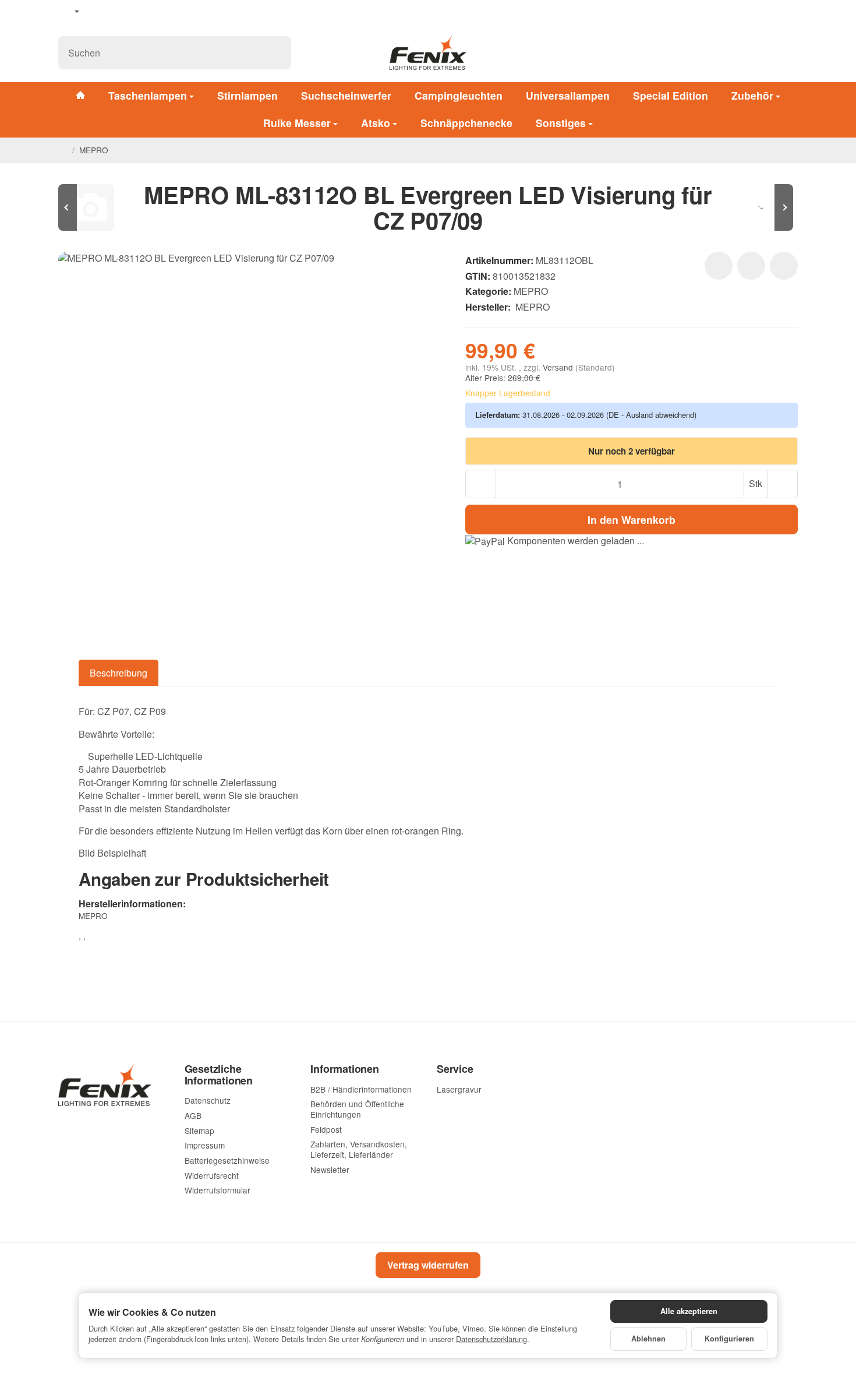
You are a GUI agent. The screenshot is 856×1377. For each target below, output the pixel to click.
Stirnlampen (247, 95)
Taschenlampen (147, 95)
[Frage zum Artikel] (784, 266)
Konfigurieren (729, 1338)
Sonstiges (561, 122)
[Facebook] (99, 11)
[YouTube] (117, 11)
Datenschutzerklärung (491, 1338)
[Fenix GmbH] (428, 52)
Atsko (375, 122)
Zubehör (752, 95)
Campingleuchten (459, 95)
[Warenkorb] (786, 52)
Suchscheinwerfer (346, 95)
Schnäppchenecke (466, 122)
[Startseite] (63, 150)
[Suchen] (276, 52)
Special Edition (670, 95)
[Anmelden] (755, 52)
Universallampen (568, 95)
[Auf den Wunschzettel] (719, 266)
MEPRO (531, 291)
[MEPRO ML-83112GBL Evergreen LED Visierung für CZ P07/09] (763, 207)
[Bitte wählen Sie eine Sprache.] (68, 11)
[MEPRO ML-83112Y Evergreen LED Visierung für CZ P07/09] (93, 207)
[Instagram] (134, 11)
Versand (559, 367)
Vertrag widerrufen (428, 1265)
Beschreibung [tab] (118, 672)
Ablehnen (648, 1338)
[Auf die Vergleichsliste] (751, 266)
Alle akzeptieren (688, 1311)
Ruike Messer (297, 122)
